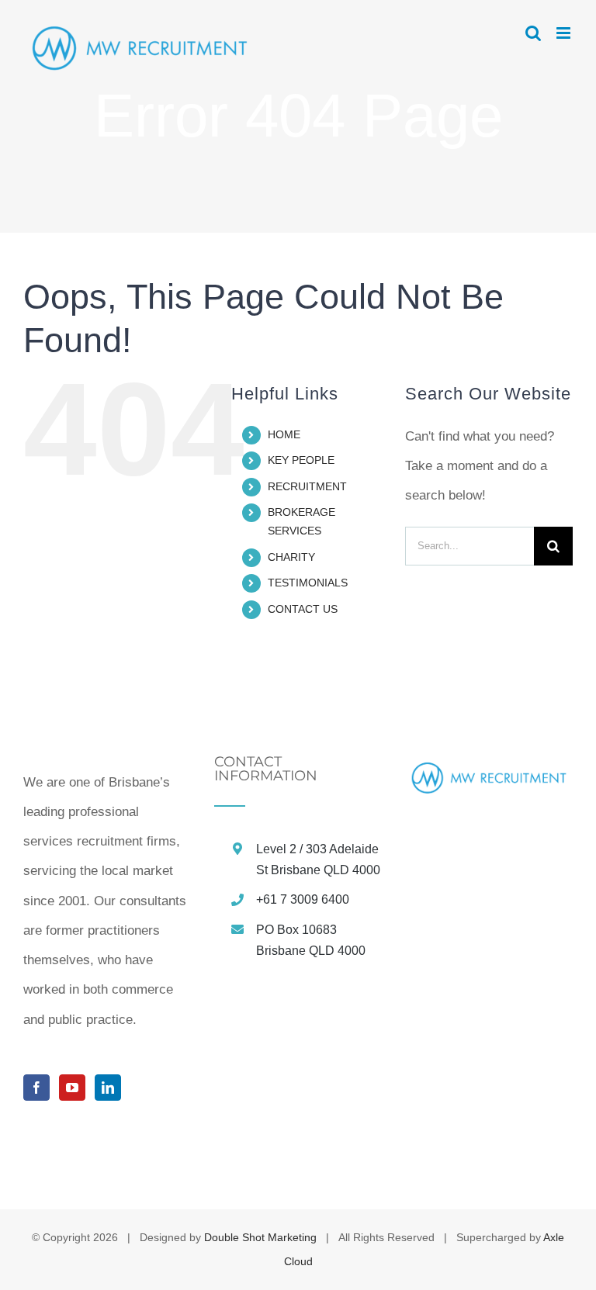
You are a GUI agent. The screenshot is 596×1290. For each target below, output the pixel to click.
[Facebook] (36, 1087)
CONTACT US (303, 609)
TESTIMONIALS (308, 582)
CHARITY (291, 557)
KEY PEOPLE (301, 460)
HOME (284, 434)
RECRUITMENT (307, 486)
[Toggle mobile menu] (564, 33)
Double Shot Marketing (260, 1237)
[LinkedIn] (108, 1087)
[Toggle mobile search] (533, 33)
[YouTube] (72, 1087)
